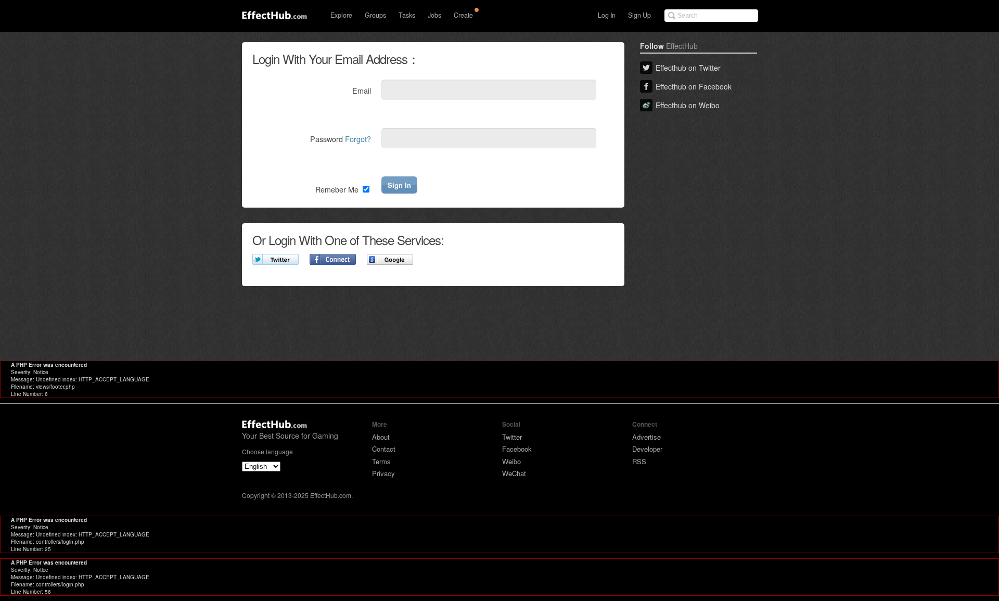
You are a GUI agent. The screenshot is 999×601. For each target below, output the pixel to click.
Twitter (512, 437)
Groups (375, 15)
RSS (639, 461)
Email (361, 90)
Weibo (511, 461)
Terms (381, 461)
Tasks (407, 15)
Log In (607, 15)
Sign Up (639, 15)
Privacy (383, 473)
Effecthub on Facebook (694, 86)
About (381, 437)
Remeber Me (338, 189)
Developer (647, 449)
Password (340, 138)
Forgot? (358, 138)
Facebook (517, 449)
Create (463, 15)
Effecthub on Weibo (688, 105)
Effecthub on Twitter (688, 67)
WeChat (514, 473)
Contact (383, 449)
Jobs (434, 15)
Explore (341, 15)
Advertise (646, 437)
